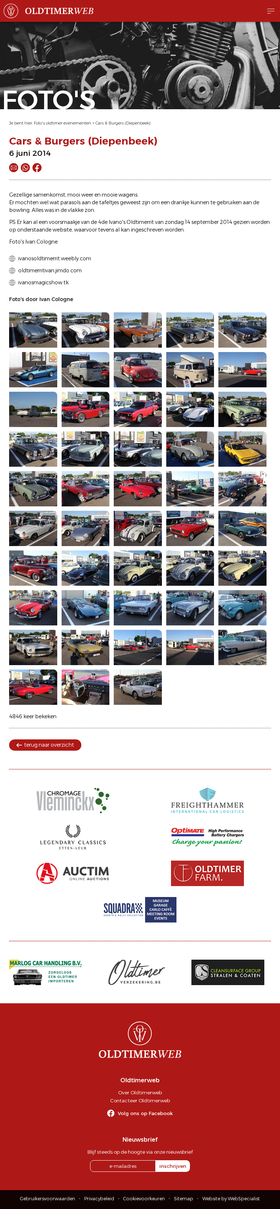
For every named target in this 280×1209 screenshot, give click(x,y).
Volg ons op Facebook (145, 1113)
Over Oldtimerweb (140, 1092)
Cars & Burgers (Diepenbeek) (123, 123)
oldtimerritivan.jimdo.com (50, 270)
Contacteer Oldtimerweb (140, 1100)
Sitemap (183, 1198)
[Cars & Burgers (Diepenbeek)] (33, 330)
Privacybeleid (99, 1198)
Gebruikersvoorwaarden (47, 1198)
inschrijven (172, 1166)
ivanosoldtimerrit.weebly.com (54, 258)
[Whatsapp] (25, 167)
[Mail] (13, 167)
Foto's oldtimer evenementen (62, 123)
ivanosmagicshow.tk (43, 282)
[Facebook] (37, 167)
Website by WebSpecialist (231, 1198)
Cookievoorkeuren (144, 1198)
